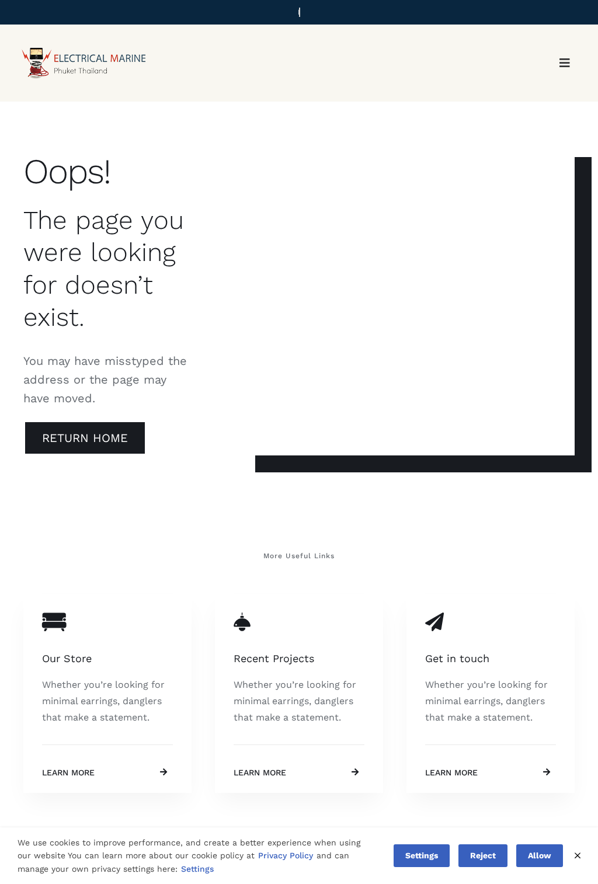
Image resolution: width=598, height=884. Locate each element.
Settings (197, 868)
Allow (539, 855)
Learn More (68, 772)
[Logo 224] (83, 40)
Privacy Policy (285, 855)
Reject (483, 855)
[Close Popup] (577, 856)
